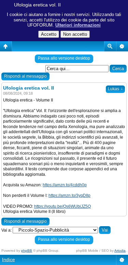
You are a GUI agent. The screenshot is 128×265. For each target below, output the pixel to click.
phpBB (26, 250)
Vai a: (6, 230)
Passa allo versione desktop (64, 58)
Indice (8, 259)
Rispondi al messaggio (25, 76)
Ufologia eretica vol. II (37, 4)
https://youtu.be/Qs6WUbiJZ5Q (62, 206)
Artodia (120, 250)
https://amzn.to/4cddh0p (65, 185)
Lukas (115, 89)
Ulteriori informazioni (78, 25)
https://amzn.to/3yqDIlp (69, 195)
